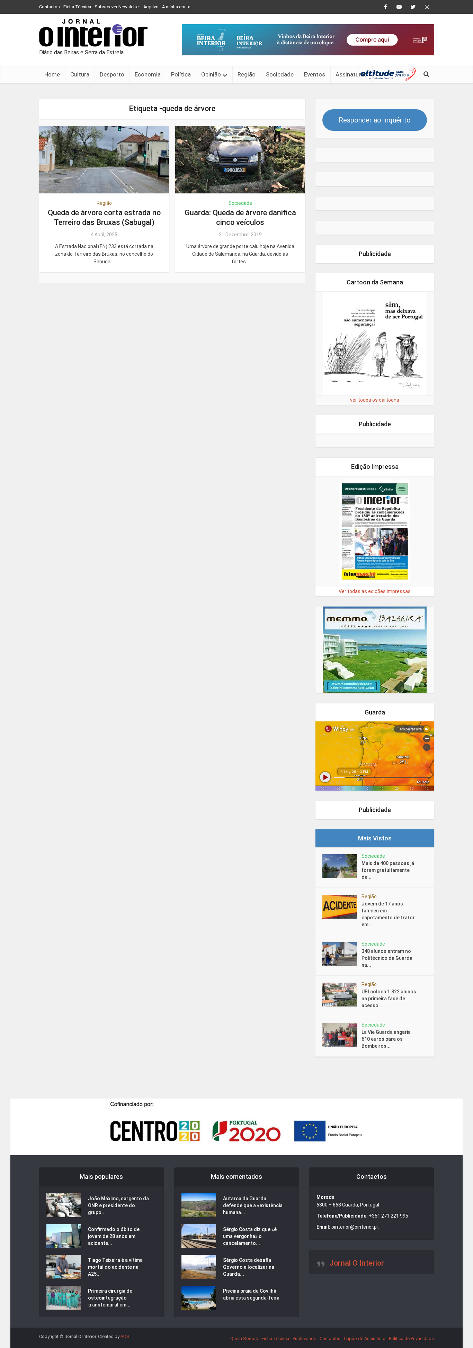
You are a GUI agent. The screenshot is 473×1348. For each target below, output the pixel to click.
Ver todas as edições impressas (375, 591)
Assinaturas (351, 74)
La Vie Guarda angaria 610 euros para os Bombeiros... (386, 1039)
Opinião (211, 74)
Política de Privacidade (411, 1338)
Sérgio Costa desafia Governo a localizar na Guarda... (248, 1267)
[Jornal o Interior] (93, 33)
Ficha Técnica (77, 6)
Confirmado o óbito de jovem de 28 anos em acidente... (114, 1236)
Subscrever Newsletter (117, 6)
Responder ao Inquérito (375, 120)
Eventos (314, 74)
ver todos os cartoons (374, 400)
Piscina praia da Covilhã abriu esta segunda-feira (251, 1294)
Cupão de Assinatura (364, 1338)
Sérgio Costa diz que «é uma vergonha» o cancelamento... (250, 1236)
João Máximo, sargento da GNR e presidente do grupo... (118, 1205)
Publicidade (304, 1338)
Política (181, 74)
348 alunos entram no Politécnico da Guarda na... (387, 958)
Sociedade (280, 74)
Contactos (49, 6)
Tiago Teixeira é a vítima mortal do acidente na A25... (115, 1267)
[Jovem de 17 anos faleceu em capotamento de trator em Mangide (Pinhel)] (342, 907)
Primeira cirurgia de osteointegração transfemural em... (110, 1298)
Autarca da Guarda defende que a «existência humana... (253, 1205)
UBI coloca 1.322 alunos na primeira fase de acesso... (389, 998)
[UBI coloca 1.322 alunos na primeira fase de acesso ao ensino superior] (342, 995)
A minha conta (176, 6)
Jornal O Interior (356, 1263)
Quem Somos (244, 1338)
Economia (148, 74)
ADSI (126, 1336)
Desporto (112, 74)
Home (52, 74)
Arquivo (151, 6)
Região (247, 74)
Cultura (79, 74)
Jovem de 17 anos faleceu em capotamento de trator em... (388, 914)
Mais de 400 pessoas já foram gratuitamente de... (388, 870)
